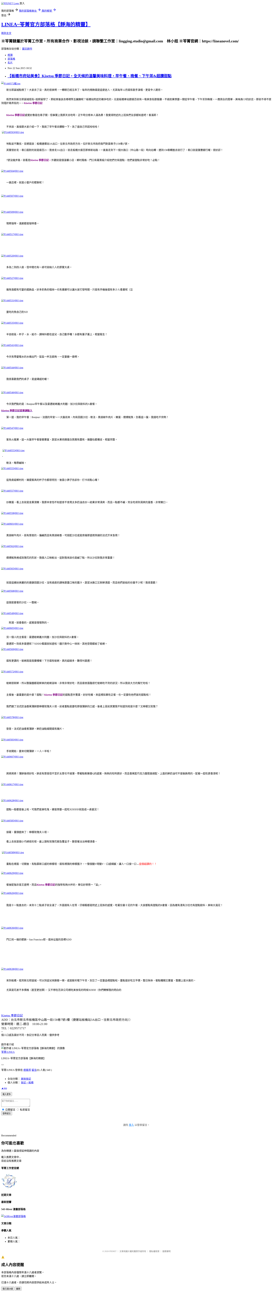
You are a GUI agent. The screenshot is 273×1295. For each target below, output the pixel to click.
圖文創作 (27, 48)
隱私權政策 (154, 1251)
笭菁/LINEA (8, 1052)
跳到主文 (6, 33)
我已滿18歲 (8, 1289)
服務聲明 (166, 1251)
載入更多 (7, 1094)
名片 (10, 62)
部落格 (11, 58)
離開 (18, 1289)
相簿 (10, 55)
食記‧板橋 (27, 1082)
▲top (4, 1088)
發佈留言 (7, 1113)
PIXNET (112, 1251)
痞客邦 (27, 1070)
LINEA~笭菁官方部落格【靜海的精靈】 (46, 24)
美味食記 (26, 1078)
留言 (34, 1070)
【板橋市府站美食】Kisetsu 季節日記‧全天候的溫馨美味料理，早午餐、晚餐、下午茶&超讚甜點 (90, 76)
